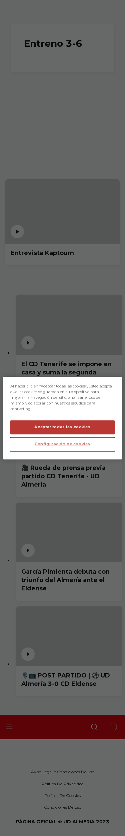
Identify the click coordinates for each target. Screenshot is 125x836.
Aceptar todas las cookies (62, 427)
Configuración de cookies (62, 444)
